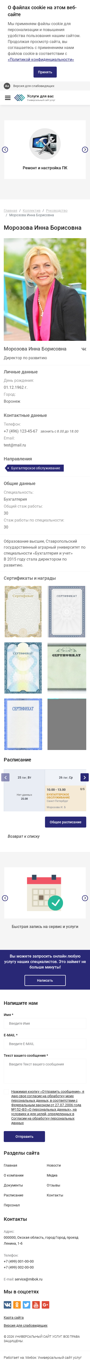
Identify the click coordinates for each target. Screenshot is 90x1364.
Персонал (12, 1205)
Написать (45, 980)
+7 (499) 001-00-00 (19, 1261)
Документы (13, 1185)
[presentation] (5, 150)
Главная (10, 1165)
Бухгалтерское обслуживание (35, 468)
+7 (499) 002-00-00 (19, 1267)
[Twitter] (26, 1305)
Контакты (55, 1195)
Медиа (52, 1175)
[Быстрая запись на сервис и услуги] (45, 893)
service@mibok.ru (28, 1279)
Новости (54, 1165)
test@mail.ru (15, 445)
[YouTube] (36, 1305)
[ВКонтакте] (7, 1305)
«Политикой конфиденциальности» (41, 59)
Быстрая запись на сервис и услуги (45, 926)
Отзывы (53, 1185)
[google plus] (45, 1305)
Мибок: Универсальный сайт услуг (54, 1358)
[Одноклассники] (17, 1305)
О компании (14, 1175)
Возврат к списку (24, 836)
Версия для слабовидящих (33, 86)
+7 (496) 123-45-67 (21, 431)
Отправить (25, 1137)
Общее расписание (66, 822)
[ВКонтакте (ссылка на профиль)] (83, 349)
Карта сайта (14, 1318)
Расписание (13, 1195)
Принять (45, 72)
